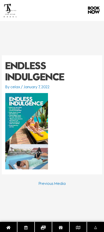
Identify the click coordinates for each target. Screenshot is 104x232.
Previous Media (52, 184)
